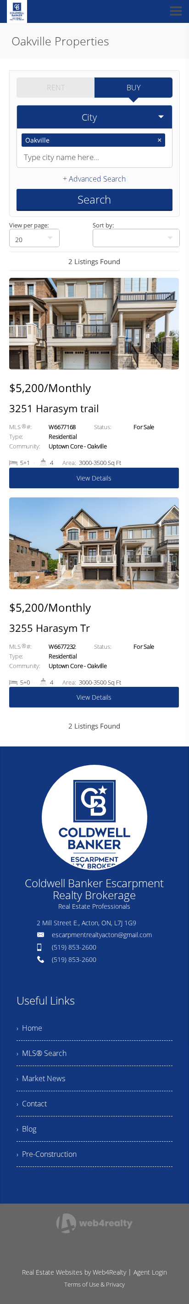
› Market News (41, 1078)
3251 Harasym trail (54, 408)
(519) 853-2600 (74, 947)
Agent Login (150, 1272)
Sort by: (103, 225)
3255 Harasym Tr (49, 628)
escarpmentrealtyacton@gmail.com (102, 934)
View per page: (29, 225)
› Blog (26, 1129)
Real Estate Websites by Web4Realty (74, 1272)
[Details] (94, 387)
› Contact (32, 1104)
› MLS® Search (42, 1053)
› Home (29, 1028)
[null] (136, 238)
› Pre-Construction (47, 1154)
